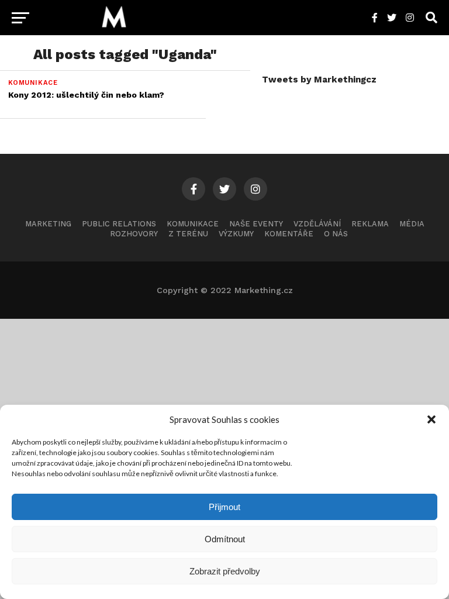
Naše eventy (256, 223)
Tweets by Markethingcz (319, 79)
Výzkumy (236, 233)
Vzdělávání (317, 223)
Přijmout (224, 507)
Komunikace (193, 223)
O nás (336, 233)
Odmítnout (225, 539)
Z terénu (188, 233)
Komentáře (288, 233)
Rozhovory (134, 233)
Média (411, 223)
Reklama (370, 223)
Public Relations (119, 223)
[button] (431, 419)
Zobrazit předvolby (224, 571)
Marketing (48, 223)
